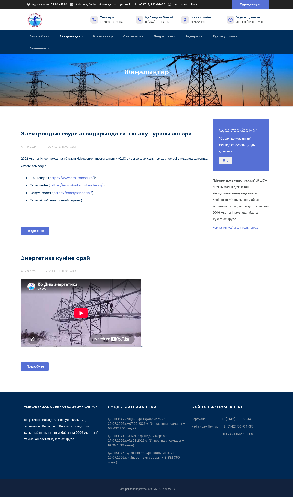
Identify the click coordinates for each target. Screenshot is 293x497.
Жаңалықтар (71, 36)
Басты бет (38, 36)
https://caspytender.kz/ (73, 193)
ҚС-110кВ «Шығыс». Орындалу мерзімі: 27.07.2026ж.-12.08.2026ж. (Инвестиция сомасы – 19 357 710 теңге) (146, 440)
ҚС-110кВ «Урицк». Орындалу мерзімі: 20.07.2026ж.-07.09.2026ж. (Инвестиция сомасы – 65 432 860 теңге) (146, 424)
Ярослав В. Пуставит (61, 147)
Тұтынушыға (224, 36)
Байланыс (38, 48)
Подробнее (35, 230)
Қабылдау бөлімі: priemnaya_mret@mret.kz (103, 4)
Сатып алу (132, 36)
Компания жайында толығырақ (235, 227)
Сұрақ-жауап (250, 4)
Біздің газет (164, 36)
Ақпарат (193, 36)
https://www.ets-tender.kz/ (72, 178)
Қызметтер (103, 36)
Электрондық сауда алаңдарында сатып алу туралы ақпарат (108, 134)
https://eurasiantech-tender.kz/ (76, 185)
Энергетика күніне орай (55, 258)
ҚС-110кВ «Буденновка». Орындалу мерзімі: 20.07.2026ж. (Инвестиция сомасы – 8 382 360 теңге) (144, 457)
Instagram (180, 4)
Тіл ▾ (194, 4)
